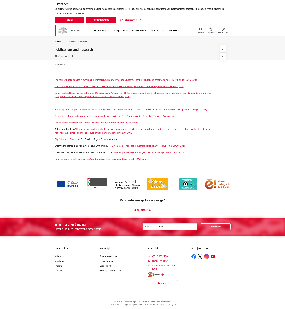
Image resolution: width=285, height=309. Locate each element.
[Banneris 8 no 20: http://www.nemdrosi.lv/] (157, 183)
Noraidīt (69, 19)
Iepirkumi (59, 261)
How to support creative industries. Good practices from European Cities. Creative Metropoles (102, 158)
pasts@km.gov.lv (160, 260)
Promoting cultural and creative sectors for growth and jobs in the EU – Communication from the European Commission (115, 116)
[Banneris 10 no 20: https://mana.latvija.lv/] (217, 183)
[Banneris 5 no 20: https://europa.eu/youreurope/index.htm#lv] (67, 183)
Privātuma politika (108, 256)
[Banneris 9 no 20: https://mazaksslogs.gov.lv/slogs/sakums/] (188, 183)
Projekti (58, 265)
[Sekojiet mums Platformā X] (200, 256)
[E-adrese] (154, 274)
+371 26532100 (160, 256)
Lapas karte (105, 265)
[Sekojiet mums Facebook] (193, 256)
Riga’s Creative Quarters (67, 139)
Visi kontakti (163, 283)
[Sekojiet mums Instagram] (206, 256)
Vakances (59, 256)
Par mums (60, 270)
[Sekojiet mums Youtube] (213, 256)
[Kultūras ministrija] (70, 30)
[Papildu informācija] (162, 274)
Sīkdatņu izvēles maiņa (111, 270)
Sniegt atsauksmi (142, 209)
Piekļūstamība (106, 261)
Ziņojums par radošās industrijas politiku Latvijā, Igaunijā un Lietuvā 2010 (148, 152)
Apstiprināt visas (101, 19)
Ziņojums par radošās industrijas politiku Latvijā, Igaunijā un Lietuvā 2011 (148, 145)
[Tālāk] (242, 184)
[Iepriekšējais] (43, 184)
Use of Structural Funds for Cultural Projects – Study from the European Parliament (96, 122)
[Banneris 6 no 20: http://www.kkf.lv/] (97, 183)
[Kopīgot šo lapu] (223, 56)
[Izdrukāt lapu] (223, 48)
